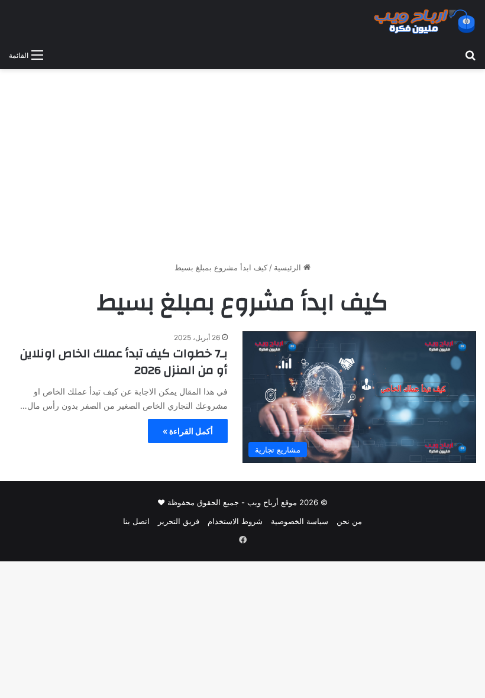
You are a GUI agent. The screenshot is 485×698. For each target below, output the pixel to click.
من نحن (349, 521)
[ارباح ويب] (424, 21)
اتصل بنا (136, 521)
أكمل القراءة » (188, 431)
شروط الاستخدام (235, 521)
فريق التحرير (178, 521)
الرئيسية (288, 267)
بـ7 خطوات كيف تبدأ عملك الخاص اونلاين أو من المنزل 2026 (124, 361)
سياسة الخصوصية (299, 521)
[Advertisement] (242, 170)
